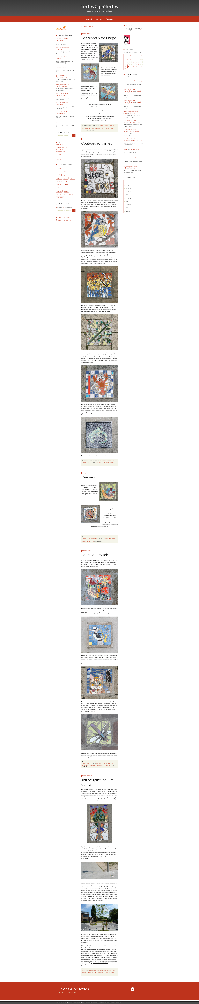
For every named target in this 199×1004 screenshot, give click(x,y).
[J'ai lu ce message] (197, 1002)
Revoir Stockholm (62, 86)
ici (97, 120)
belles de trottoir (90, 154)
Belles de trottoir (94, 555)
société (72, 178)
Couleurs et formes (96, 143)
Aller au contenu (5, 1)
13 (136, 62)
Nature (128, 201)
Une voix (59, 49)
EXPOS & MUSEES (61, 152)
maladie (103, 256)
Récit (65, 194)
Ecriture (59, 194)
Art (100, 536)
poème (113, 538)
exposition (59, 168)
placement (85, 701)
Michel (126, 140)
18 (130, 64)
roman (66, 191)
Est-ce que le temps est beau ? (89, 485)
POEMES (58, 159)
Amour (66, 178)
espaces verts (113, 934)
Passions (95, 127)
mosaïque (104, 127)
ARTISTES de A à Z (61, 149)
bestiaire (98, 765)
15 (141, 62)
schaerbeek (60, 198)
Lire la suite (138, 30)
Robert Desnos (109, 522)
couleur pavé (90, 128)
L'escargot (89, 477)
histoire (59, 185)
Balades (102, 125)
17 (127, 64)
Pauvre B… (84, 200)
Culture (84, 127)
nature (66, 181)
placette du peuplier (92, 972)
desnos (104, 538)
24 (127, 66)
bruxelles (59, 191)
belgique (64, 175)
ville (86, 974)
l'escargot (109, 538)
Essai (58, 175)
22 (141, 64)
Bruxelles (111, 125)
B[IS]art (101, 900)
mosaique (84, 972)
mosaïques (83, 659)
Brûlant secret (60, 113)
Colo (125, 168)
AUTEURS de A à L (61, 145)
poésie (71, 194)
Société (128, 211)
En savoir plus (118, 1002)
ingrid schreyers (111, 970)
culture (66, 185)
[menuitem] (89, 19)
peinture (59, 178)
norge (96, 128)
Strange (58, 58)
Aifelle (126, 82)
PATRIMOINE (60, 157)
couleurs (93, 765)
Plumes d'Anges (129, 91)
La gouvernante (61, 95)
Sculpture (59, 181)
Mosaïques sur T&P (99, 110)
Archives (99, 19)
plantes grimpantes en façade (111, 940)
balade (103, 765)
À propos (109, 19)
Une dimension (61, 68)
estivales (89, 562)
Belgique (106, 125)
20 (136, 64)
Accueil (89, 19)
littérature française (62, 188)
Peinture (128, 208)
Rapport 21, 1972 (61, 77)
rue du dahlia (101, 972)
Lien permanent (87, 125)
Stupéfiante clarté (62, 40)
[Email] (132, 989)
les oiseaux (101, 128)
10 (127, 62)
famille (71, 175)
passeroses (94, 755)
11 (130, 62)
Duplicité (59, 123)
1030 (86, 128)
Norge (89, 104)
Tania (125, 122)
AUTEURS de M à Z (61, 147)
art (70, 172)
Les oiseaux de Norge (98, 38)
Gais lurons (59, 104)
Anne (125, 113)
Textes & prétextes (99, 6)
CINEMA (58, 154)
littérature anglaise (62, 172)
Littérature (90, 127)
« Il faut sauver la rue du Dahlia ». (99, 963)
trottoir (110, 127)
